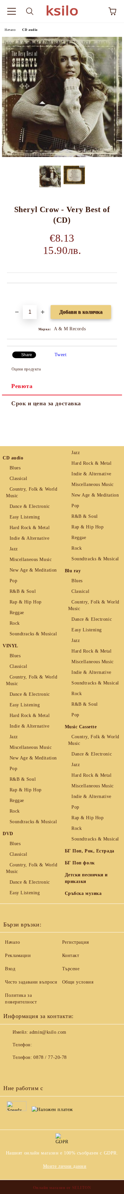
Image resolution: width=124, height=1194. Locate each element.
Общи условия (78, 982)
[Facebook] (12, 1071)
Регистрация (75, 942)
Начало (10, 30)
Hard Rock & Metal (30, 527)
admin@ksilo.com (47, 1032)
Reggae (17, 612)
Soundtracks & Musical (33, 633)
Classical (18, 478)
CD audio (29, 30)
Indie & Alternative (29, 538)
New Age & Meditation (33, 570)
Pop (13, 580)
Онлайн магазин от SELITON (62, 1187)
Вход (10, 968)
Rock (15, 623)
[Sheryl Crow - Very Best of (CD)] (62, 155)
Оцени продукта (26, 369)
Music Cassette (81, 726)
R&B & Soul (23, 591)
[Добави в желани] (112, 294)
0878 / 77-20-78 (49, 1057)
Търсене (71, 968)
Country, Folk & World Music (31, 492)
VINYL (10, 645)
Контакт (70, 955)
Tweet (61, 354)
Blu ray (73, 570)
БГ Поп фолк (80, 862)
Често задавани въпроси (31, 982)
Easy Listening (25, 517)
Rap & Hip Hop (26, 601)
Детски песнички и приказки (86, 878)
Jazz (14, 548)
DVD (8, 833)
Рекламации (18, 955)
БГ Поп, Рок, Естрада (89, 850)
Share (26, 355)
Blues (15, 467)
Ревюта (21, 386)
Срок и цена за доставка (46, 403)
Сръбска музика (83, 893)
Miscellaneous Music (31, 559)
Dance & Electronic (30, 506)
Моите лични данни (65, 1166)
